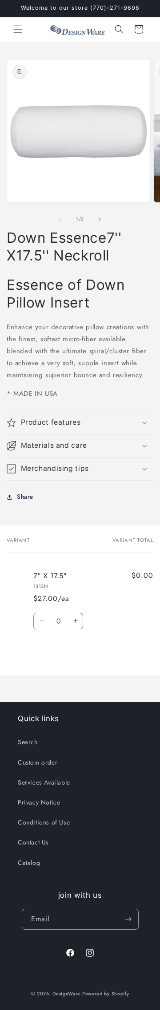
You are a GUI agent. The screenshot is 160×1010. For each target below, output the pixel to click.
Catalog (29, 862)
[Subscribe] (128, 919)
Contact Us (33, 842)
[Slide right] (99, 219)
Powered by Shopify (105, 993)
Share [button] (25, 496)
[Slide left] (60, 219)
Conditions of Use (44, 822)
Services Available (44, 782)
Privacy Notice (39, 802)
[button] (18, 29)
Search (28, 742)
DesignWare (66, 993)
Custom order (37, 762)
